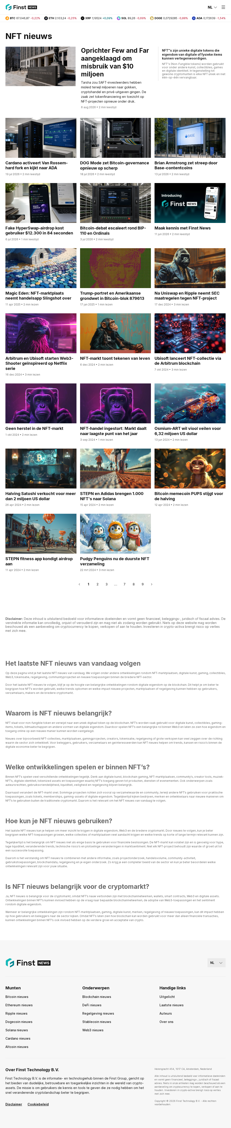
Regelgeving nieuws (98, 1013)
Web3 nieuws (93, 1030)
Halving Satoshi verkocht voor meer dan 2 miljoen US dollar (40, 496)
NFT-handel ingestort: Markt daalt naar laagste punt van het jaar (113, 431)
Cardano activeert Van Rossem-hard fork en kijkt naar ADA (36, 165)
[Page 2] (151, 584)
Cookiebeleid (38, 1104)
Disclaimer (13, 1104)
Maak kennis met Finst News (183, 228)
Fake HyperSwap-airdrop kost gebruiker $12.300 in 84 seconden (39, 231)
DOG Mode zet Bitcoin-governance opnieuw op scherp (114, 165)
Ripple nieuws (16, 1013)
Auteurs (165, 1013)
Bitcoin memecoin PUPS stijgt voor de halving (189, 496)
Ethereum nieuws (19, 1005)
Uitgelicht (167, 997)
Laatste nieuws (171, 1005)
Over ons (166, 1022)
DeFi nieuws (92, 1005)
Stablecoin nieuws (96, 1022)
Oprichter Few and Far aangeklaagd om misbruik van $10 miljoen (115, 62)
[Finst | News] (21, 7)
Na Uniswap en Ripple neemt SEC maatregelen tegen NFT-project (187, 296)
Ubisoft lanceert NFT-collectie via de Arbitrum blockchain (188, 361)
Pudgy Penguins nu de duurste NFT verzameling (114, 561)
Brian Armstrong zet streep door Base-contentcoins (186, 165)
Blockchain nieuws (96, 997)
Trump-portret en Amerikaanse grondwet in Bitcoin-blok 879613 (112, 296)
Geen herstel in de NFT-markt (34, 428)
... (115, 584)
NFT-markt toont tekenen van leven (115, 358)
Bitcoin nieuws (16, 997)
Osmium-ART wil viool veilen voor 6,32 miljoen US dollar (188, 431)
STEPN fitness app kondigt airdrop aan (39, 561)
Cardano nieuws (17, 1038)
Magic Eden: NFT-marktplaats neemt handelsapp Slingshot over (38, 296)
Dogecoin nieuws (18, 1022)
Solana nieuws (16, 1030)
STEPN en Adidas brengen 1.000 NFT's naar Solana (111, 496)
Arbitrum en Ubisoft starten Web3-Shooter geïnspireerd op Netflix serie (39, 363)
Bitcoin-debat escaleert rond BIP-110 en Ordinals (113, 231)
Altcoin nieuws (16, 1047)
